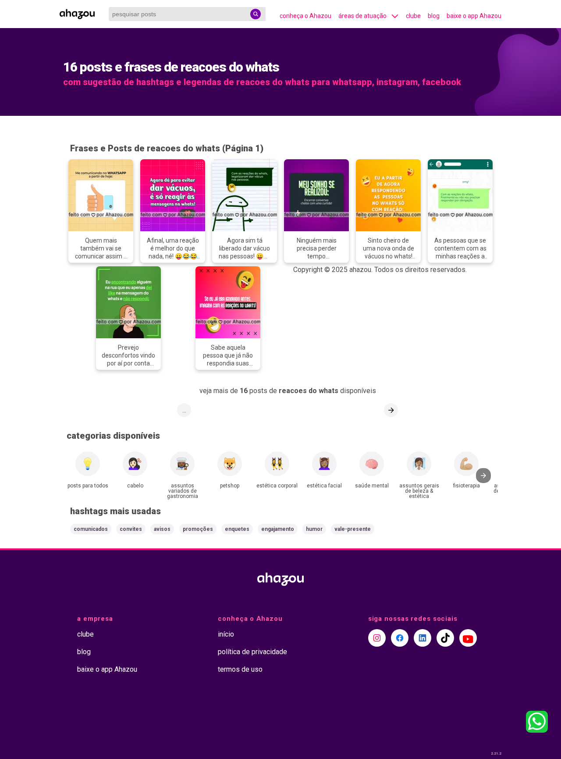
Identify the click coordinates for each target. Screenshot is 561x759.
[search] (255, 14)
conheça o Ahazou (305, 15)
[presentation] (483, 475)
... (184, 410)
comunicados (91, 529)
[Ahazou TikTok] (445, 638)
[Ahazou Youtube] (468, 638)
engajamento (277, 529)
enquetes (237, 529)
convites (131, 529)
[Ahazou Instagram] (377, 638)
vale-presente (352, 529)
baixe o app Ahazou (474, 15)
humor (314, 529)
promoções (198, 529)
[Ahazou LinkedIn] (422, 638)
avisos (162, 529)
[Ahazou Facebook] (399, 638)
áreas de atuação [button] (362, 15)
